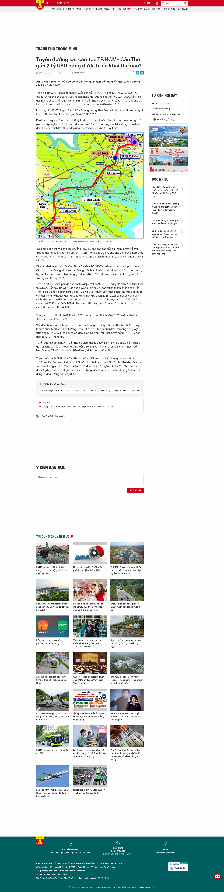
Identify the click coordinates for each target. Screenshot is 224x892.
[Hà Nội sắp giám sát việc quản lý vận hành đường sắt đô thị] (89, 776)
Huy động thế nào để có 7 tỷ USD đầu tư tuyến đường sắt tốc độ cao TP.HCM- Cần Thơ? (77, 407)
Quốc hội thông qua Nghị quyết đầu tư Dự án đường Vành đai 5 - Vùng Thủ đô (89, 680)
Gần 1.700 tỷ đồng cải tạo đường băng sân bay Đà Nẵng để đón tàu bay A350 (52, 607)
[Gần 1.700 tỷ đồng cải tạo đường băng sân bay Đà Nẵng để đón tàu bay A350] (52, 590)
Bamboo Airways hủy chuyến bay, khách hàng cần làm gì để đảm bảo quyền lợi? (52, 793)
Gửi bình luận (135, 490)
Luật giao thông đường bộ (164, 119)
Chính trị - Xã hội (73, 9)
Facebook (133, 72)
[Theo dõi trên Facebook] (145, 3)
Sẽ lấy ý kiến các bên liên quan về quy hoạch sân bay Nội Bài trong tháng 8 (165, 234)
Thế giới (87, 9)
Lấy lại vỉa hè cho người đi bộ (166, 114)
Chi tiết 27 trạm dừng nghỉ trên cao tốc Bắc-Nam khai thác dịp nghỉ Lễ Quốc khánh (125, 570)
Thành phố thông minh (121, 9)
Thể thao (156, 9)
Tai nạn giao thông (161, 108)
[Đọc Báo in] (158, 3)
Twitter (137, 72)
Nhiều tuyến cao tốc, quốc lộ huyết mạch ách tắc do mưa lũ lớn (125, 607)
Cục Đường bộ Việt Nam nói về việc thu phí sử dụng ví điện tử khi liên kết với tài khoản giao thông (125, 755)
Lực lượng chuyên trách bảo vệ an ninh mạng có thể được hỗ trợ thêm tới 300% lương (89, 753)
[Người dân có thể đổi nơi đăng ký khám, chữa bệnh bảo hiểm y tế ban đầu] (89, 700)
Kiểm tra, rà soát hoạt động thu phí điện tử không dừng (51, 642)
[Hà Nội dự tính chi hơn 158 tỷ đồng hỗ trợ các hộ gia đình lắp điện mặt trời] (52, 553)
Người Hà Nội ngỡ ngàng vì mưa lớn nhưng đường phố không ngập (125, 643)
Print (142, 72)
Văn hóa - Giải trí (142, 9)
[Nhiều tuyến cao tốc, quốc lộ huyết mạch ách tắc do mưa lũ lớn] (127, 590)
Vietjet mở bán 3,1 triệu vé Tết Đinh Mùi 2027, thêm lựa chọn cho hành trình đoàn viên (88, 607)
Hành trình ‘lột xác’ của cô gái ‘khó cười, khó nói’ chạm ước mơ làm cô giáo (126, 716)
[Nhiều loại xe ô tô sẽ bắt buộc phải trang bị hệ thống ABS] (89, 553)
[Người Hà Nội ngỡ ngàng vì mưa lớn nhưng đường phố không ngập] (127, 626)
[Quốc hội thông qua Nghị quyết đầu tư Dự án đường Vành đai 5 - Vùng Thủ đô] (89, 663)
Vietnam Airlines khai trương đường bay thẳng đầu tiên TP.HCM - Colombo (87, 643)
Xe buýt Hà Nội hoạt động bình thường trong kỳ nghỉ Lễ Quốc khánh (51, 680)
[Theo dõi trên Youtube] (148, 3)
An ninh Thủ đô (58, 3)
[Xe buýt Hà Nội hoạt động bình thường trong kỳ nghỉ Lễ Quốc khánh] (52, 663)
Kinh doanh (183, 9)
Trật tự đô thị (57, 9)
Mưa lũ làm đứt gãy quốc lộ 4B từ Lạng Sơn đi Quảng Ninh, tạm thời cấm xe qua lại (52, 716)
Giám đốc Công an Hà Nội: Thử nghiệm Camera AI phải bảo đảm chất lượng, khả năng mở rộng (165, 249)
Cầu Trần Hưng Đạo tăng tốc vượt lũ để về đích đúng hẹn (166, 222)
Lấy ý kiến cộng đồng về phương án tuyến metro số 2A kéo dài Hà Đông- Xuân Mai (165, 192)
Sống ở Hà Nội (169, 9)
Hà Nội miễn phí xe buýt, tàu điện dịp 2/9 (52, 752)
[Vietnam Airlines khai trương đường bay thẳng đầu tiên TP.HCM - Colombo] (89, 626)
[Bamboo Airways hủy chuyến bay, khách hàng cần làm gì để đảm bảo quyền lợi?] (52, 776)
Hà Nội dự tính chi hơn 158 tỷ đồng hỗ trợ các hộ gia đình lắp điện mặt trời (51, 570)
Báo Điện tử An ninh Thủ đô (40, 5)
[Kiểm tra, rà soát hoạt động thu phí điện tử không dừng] (52, 626)
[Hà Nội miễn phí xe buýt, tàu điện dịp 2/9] (52, 736)
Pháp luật (97, 9)
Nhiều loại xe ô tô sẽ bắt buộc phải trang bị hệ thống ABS (87, 569)
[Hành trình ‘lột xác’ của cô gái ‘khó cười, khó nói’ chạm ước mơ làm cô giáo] (127, 700)
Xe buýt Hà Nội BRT (161, 103)
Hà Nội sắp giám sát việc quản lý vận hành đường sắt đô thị (89, 791)
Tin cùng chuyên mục (52, 536)
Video (106, 9)
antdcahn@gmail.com (165, 853)
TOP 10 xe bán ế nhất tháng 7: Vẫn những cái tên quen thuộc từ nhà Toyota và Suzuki (165, 208)
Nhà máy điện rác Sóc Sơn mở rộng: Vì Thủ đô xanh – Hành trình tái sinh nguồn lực (126, 680)
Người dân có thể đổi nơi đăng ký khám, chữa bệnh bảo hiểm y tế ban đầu (89, 716)
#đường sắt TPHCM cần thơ (53, 416)
